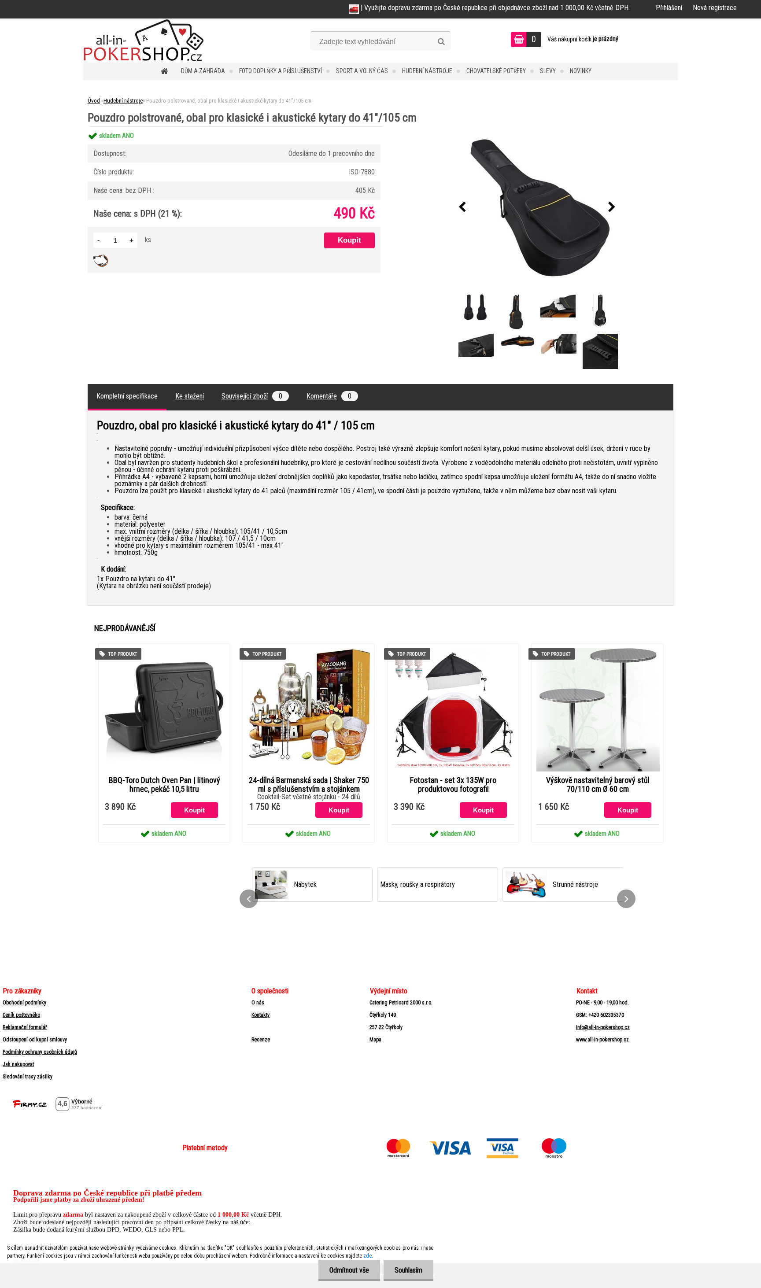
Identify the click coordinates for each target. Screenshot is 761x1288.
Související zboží (252, 396)
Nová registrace (715, 8)
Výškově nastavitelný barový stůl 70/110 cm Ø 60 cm (598, 784)
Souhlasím (408, 1270)
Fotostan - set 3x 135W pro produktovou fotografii (453, 784)
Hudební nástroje (427, 70)
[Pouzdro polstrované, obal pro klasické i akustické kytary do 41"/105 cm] (537, 207)
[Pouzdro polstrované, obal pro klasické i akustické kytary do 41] (476, 295)
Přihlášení (669, 8)
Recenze (260, 1040)
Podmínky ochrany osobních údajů (40, 1052)
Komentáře (329, 396)
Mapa (375, 1040)
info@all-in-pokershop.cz (603, 1027)
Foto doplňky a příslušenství (280, 70)
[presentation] (462, 207)
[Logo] (143, 40)
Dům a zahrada (203, 70)
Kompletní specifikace (127, 396)
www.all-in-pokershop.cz (602, 1040)
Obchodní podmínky (24, 1003)
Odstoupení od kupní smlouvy (35, 1040)
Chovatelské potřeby (496, 70)
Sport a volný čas (362, 70)
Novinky (580, 70)
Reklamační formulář (25, 1027)
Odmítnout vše (349, 1270)
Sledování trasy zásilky (27, 1077)
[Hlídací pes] (100, 258)
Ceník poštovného (21, 1015)
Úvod (94, 100)
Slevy (548, 70)
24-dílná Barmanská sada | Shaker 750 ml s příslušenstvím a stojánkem (309, 784)
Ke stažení (189, 396)
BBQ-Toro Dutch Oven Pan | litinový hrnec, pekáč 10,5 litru (164, 784)
